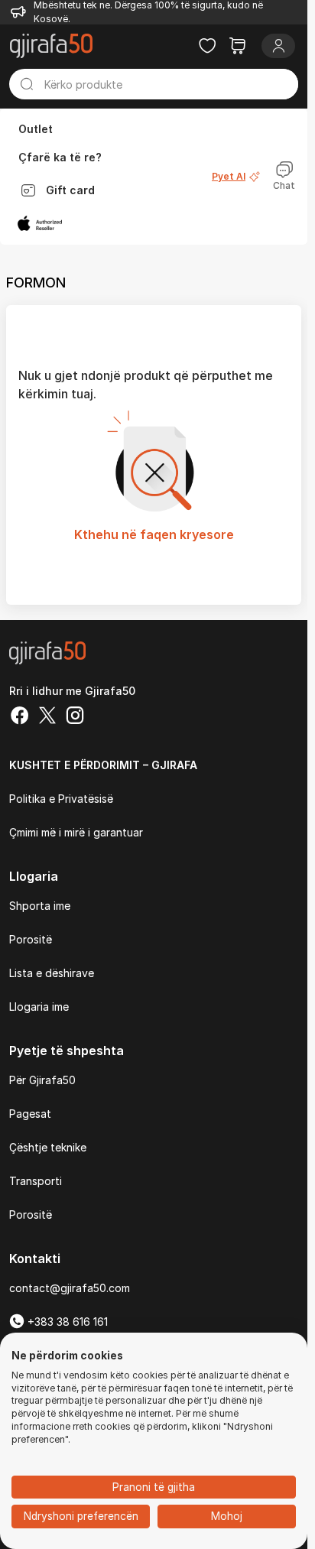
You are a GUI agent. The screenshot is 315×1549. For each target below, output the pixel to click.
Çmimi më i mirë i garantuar (76, 832)
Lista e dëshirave (51, 972)
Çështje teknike (47, 1147)
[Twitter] (47, 717)
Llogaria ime (39, 1006)
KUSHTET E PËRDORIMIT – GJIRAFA (103, 764)
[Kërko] (26, 84)
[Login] (278, 46)
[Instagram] (75, 717)
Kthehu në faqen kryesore (154, 534)
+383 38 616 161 (66, 1321)
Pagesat (30, 1113)
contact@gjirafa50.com (69, 1287)
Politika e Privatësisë (61, 798)
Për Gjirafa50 (42, 1079)
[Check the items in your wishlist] (207, 46)
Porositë (30, 939)
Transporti (35, 1180)
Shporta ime (39, 905)
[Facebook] (20, 717)
